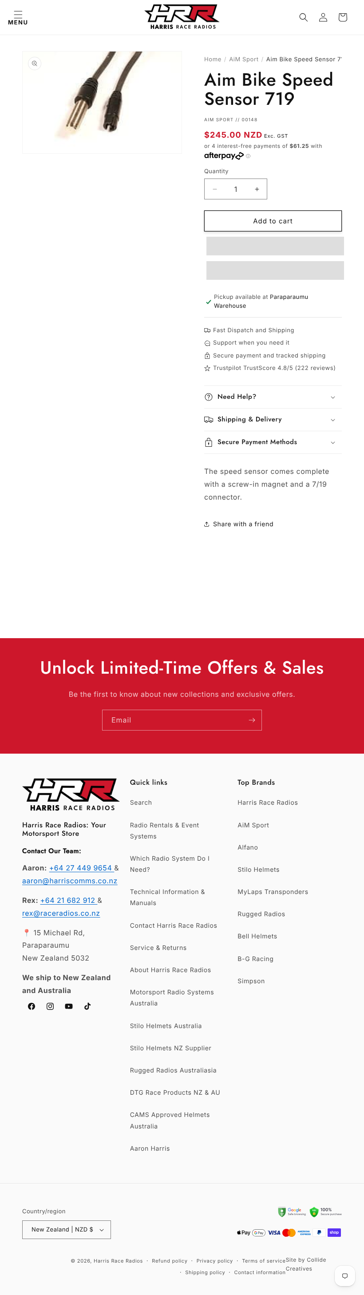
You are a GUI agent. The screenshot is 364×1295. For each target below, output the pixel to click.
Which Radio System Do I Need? (170, 864)
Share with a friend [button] (243, 524)
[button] (18, 17)
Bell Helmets (257, 936)
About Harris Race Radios (170, 970)
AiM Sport (243, 59)
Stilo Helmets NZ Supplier (171, 1048)
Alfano (247, 847)
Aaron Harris (150, 1148)
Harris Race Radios (267, 802)
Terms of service (264, 1261)
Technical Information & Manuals (168, 897)
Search (141, 802)
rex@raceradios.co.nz (61, 913)
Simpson (251, 981)
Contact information (259, 1272)
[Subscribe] (251, 720)
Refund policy (169, 1261)
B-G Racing (255, 959)
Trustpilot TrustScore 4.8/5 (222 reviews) (274, 368)
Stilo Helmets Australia (166, 1026)
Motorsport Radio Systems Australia (172, 998)
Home (213, 59)
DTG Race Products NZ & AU (175, 1092)
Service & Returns (158, 948)
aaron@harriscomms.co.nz (70, 880)
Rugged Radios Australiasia (173, 1070)
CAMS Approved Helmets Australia (170, 1120)
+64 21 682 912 (69, 900)
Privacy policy (215, 1261)
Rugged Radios (261, 914)
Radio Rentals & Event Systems (164, 831)
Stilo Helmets (258, 870)
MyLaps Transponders (272, 892)
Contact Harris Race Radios (174, 926)
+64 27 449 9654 (82, 867)
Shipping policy (205, 1272)
